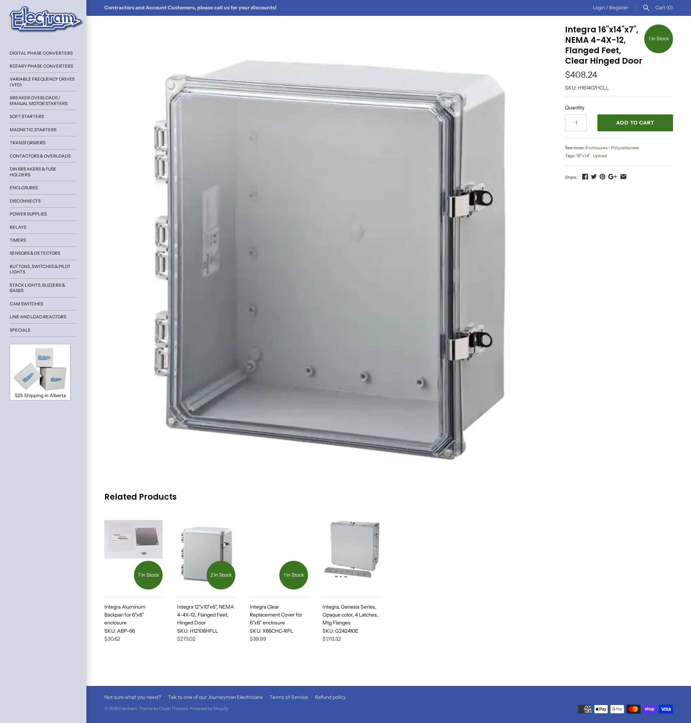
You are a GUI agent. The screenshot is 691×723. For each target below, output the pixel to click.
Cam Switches (26, 303)
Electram (128, 708)
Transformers (27, 142)
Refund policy (330, 697)
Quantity (574, 107)
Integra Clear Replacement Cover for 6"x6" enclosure (276, 619)
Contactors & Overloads (40, 156)
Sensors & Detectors (35, 253)
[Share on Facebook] (585, 176)
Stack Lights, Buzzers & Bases (37, 287)
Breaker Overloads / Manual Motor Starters (39, 100)
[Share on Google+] (612, 176)
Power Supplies (28, 214)
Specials (20, 330)
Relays (18, 227)
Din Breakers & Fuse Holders (33, 171)
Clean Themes (173, 708)
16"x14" (583, 155)
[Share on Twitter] (594, 176)
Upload (600, 155)
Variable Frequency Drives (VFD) (42, 81)
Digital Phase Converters (41, 53)
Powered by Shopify (209, 708)
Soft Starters (27, 116)
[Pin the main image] (602, 176)
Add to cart (635, 122)
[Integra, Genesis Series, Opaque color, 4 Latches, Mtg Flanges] (351, 555)
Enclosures (24, 187)
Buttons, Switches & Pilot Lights (40, 269)
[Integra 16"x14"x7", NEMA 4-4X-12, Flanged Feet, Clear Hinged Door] (325, 245)
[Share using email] (623, 176)
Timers (18, 240)
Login (599, 7)
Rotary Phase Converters (41, 66)
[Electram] (43, 20)
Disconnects (25, 201)
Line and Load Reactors (38, 316)
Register (618, 7)
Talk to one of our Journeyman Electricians (215, 697)
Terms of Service (289, 697)
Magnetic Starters (33, 129)
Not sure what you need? (132, 697)
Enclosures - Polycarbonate (612, 147)
